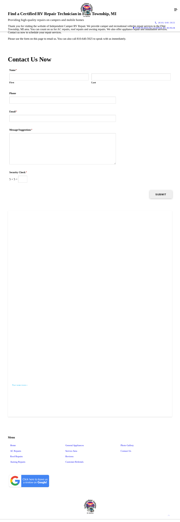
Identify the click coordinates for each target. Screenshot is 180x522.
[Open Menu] (176, 9)
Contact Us (126, 451)
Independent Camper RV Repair (155, 28)
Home (13, 445)
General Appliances (74, 445)
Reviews (69, 456)
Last (93, 82)
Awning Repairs (17, 462)
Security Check (18, 172)
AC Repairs (15, 451)
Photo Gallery (127, 445)
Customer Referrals (74, 462)
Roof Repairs (16, 456)
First (11, 82)
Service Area (71, 451)
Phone (12, 93)
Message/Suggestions (20, 130)
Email (13, 111)
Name (13, 70)
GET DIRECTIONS (20, 385)
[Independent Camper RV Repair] (86, 10)
